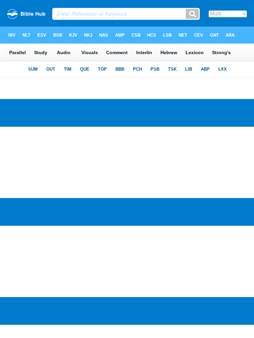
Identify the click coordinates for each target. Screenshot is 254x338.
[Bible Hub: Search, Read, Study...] (26, 17)
